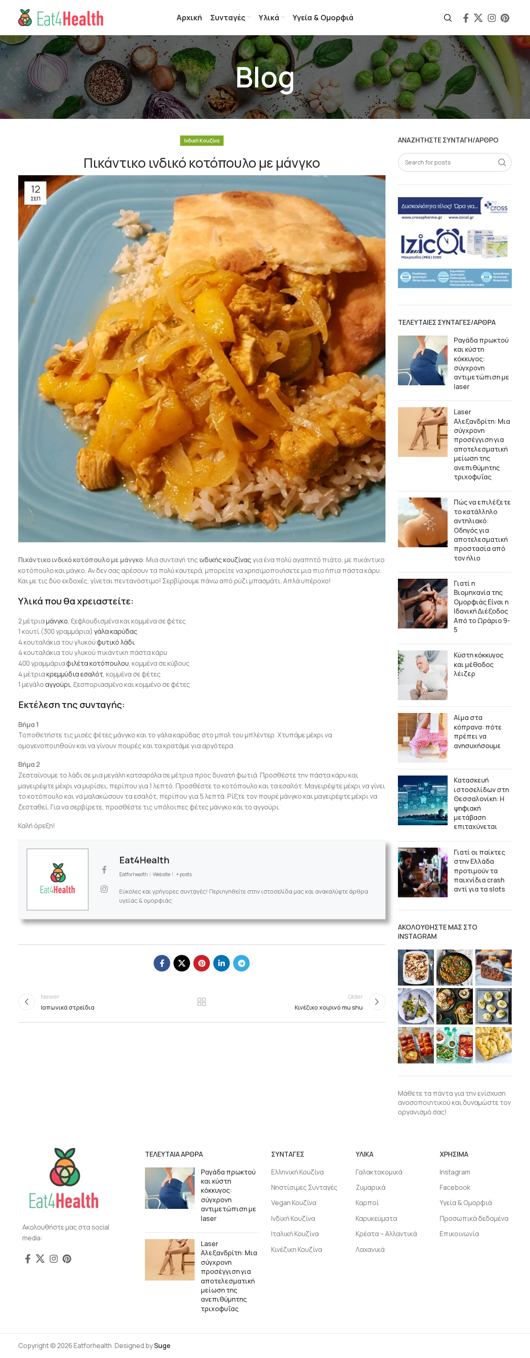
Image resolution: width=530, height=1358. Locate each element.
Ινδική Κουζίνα (201, 140)
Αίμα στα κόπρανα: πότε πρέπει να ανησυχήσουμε (478, 731)
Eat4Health (144, 860)
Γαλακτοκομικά (379, 1172)
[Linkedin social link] (221, 963)
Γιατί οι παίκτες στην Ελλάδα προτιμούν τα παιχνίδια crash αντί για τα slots (479, 871)
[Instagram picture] (416, 968)
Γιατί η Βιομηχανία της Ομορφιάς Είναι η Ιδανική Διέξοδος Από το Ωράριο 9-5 (482, 606)
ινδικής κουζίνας (225, 559)
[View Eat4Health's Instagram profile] (104, 889)
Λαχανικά (370, 1249)
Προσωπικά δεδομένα (474, 1218)
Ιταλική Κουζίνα (295, 1233)
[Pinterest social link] (505, 18)
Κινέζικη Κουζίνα (296, 1249)
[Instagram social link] (491, 18)
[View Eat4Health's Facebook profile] (104, 870)
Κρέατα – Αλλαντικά (386, 1233)
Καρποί (367, 1202)
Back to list (202, 1001)
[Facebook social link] (465, 18)
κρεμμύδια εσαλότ (74, 674)
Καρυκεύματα (376, 1218)
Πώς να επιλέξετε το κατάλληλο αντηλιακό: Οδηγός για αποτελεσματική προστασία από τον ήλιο (482, 530)
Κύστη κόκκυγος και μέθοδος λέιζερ (479, 664)
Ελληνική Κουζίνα (297, 1172)
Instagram (455, 1172)
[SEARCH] (502, 162)
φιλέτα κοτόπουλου (97, 663)
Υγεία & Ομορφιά (466, 1202)
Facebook (455, 1187)
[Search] (448, 18)
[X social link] (478, 18)
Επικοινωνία (459, 1233)
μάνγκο (57, 621)
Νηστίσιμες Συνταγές (304, 1187)
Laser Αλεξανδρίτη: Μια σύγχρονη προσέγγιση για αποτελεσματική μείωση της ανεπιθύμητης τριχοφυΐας (482, 444)
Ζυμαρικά (370, 1187)
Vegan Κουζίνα (293, 1202)
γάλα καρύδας (115, 631)
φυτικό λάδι (115, 642)
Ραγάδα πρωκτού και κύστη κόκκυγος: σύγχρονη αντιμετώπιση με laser (481, 363)
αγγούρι (57, 684)
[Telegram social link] (241, 963)
